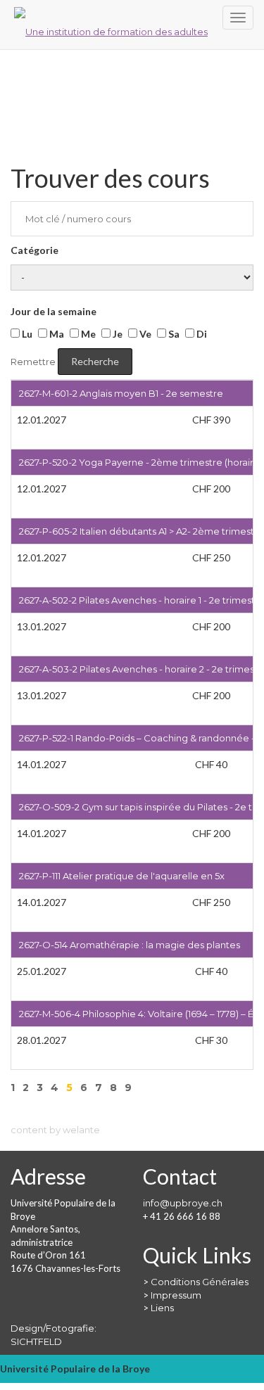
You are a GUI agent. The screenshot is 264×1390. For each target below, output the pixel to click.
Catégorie (34, 250)
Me (87, 334)
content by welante (55, 1129)
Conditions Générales (200, 1281)
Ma (55, 334)
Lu (26, 334)
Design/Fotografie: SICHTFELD (53, 1334)
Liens (162, 1307)
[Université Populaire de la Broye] (132, 24)
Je (116, 334)
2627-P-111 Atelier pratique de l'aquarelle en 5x (122, 875)
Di (200, 334)
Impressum (176, 1295)
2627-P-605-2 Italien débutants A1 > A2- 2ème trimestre (141, 531)
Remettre (33, 361)
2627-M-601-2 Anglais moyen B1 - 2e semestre (121, 393)
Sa (173, 334)
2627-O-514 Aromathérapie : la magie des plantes (129, 944)
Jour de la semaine (53, 311)
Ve (144, 334)
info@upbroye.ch (182, 1203)
